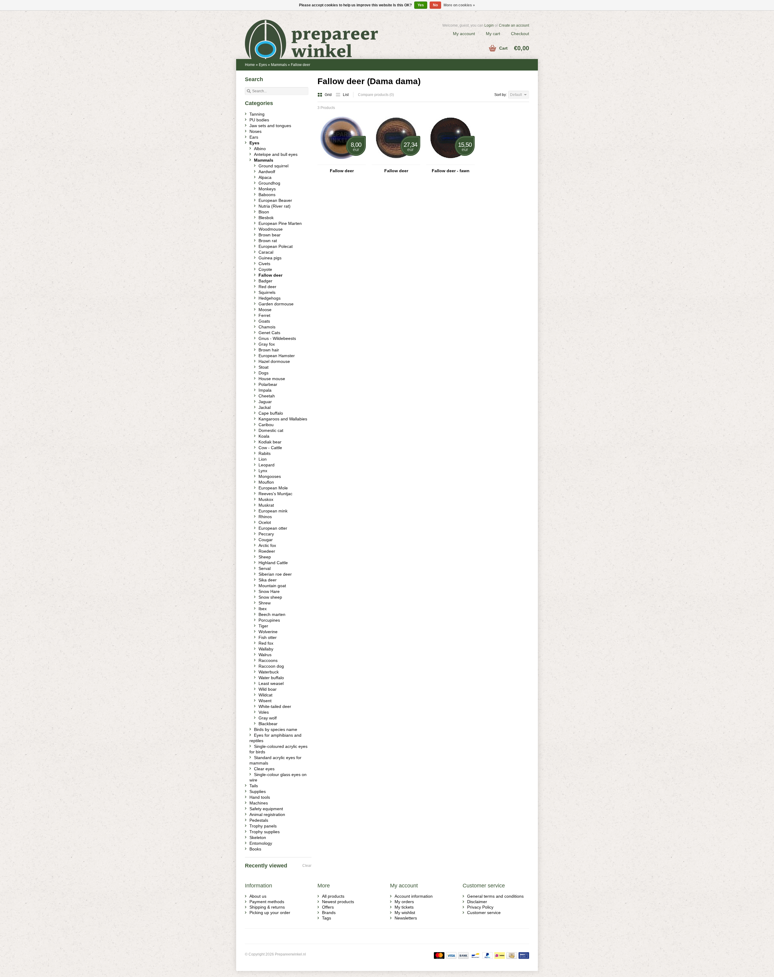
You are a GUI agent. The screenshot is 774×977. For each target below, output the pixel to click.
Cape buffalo (271, 413)
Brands (329, 912)
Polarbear (268, 384)
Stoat (263, 367)
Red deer (267, 286)
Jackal (265, 407)
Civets (264, 263)
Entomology (260, 843)
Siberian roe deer (275, 574)
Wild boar (268, 689)
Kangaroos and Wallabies (283, 418)
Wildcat (265, 694)
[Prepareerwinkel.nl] (316, 32)
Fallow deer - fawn (451, 170)
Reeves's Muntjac (275, 493)
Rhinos (265, 516)
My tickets (404, 907)
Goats (264, 321)
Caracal (266, 252)
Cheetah (267, 395)
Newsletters (406, 918)
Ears (253, 137)
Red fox (266, 643)
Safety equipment (266, 808)
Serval (265, 568)
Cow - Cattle (270, 447)
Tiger (263, 625)
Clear (306, 866)
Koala (264, 436)
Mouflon (266, 482)
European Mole (273, 487)
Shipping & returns (267, 907)
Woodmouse (271, 229)
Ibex (263, 608)
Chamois (267, 326)
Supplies (257, 791)
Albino (260, 148)
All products (333, 896)
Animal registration (267, 814)
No (435, 5)
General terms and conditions (495, 896)
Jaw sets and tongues (270, 125)
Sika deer (268, 579)
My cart (493, 33)
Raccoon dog (271, 666)
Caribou (266, 424)
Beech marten (272, 614)
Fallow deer (300, 65)
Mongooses (270, 476)
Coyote (265, 269)
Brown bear (270, 234)
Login (489, 25)
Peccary (266, 533)
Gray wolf (268, 717)
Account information (414, 896)
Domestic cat (271, 430)
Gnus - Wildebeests (277, 338)
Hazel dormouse (274, 361)
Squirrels (267, 292)
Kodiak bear (270, 441)
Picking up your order (269, 912)
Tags (326, 918)
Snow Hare (269, 591)
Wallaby (266, 648)
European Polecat (276, 246)
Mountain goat (272, 585)
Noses (255, 131)
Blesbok (266, 217)
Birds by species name (275, 729)
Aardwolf (267, 171)
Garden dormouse (276, 303)
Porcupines (269, 620)
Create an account (514, 25)
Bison (264, 211)
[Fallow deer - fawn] (450, 162)
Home (250, 65)
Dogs (263, 372)
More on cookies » (459, 5)
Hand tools (259, 797)
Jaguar (265, 401)
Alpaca (265, 177)
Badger (265, 280)
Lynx (263, 470)
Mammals (279, 65)
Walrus (265, 654)
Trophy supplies (264, 831)
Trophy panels (263, 826)
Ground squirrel (273, 165)
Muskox (266, 499)
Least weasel (271, 683)
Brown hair (269, 349)
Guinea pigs (270, 257)
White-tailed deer (275, 706)
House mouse (272, 378)
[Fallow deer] (341, 162)
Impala (265, 390)
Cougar (266, 539)
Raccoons (268, 660)
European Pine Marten (280, 223)
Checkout (520, 33)
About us (257, 896)
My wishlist (405, 912)
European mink (273, 510)
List (346, 95)
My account (464, 33)
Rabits (265, 453)
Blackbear (268, 723)
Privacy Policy (480, 907)
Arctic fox (267, 545)
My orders (404, 901)
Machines (258, 803)
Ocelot (265, 522)
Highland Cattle (273, 562)
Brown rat (268, 240)
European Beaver (275, 200)
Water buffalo (271, 677)
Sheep (265, 556)
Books (255, 849)
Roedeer (267, 551)
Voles (264, 712)
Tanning (257, 114)
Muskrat (266, 505)
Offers (328, 907)
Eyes (263, 65)
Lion (263, 459)
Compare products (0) (376, 95)
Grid (329, 95)
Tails (253, 785)
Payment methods (266, 901)
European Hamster (277, 355)
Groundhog (269, 183)
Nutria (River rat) (275, 206)
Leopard (267, 464)
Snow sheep (270, 597)
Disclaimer (477, 901)
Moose (265, 309)
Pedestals (258, 820)
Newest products (338, 901)
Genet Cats (269, 332)
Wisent (265, 700)
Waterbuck (269, 671)
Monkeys (267, 188)
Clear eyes (264, 768)
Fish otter (268, 637)
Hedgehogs (270, 298)
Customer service (484, 912)
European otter (273, 528)
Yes (421, 5)
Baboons (267, 194)
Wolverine (268, 631)
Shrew (265, 602)
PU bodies (259, 119)
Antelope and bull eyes (276, 154)
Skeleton (257, 837)
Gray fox (267, 344)
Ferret (264, 315)
